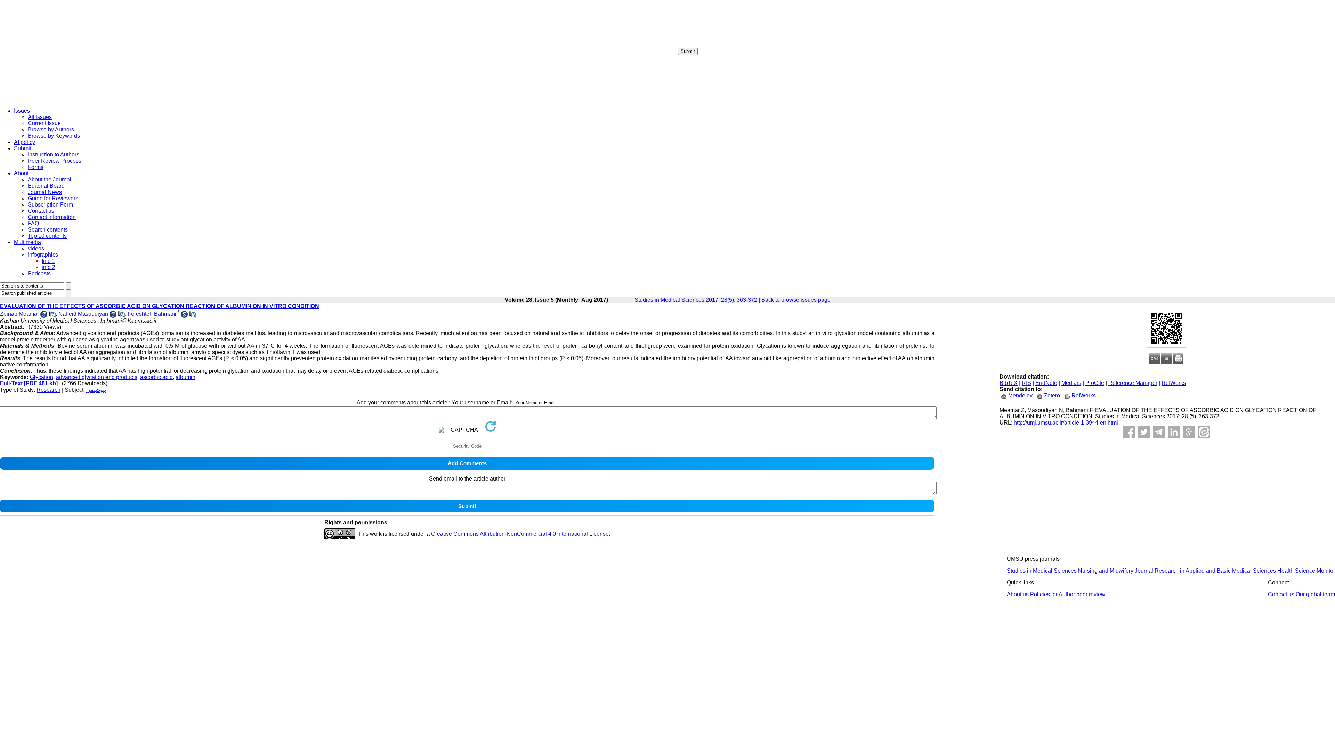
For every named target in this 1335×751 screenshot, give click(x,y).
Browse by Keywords (54, 136)
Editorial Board (46, 186)
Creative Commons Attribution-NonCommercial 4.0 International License (520, 534)
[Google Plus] (1189, 432)
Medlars (1071, 383)
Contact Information (52, 217)
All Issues (40, 117)
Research (48, 390)
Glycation (41, 377)
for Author (1063, 594)
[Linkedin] (1174, 432)
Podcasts (39, 273)
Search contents (48, 230)
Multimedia (27, 242)
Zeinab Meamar (19, 314)
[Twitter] (1144, 432)
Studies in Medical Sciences (1042, 571)
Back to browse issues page (796, 300)
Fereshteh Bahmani (152, 314)
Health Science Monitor (1306, 571)
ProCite (1094, 383)
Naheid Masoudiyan (83, 314)
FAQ (33, 223)
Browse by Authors (51, 129)
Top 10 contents (47, 236)
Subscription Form (50, 205)
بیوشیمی (96, 390)
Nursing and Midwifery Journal (1115, 571)
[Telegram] (1159, 432)
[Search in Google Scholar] (43, 316)
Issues (22, 111)
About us (1018, 594)
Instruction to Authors (53, 155)
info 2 (48, 267)
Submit (688, 51)
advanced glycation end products (96, 377)
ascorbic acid (156, 377)
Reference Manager (1132, 383)
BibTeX (1009, 383)
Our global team (1315, 594)
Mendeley (1020, 395)
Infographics (43, 255)
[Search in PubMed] (52, 316)
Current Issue (44, 123)
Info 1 (48, 261)
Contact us (41, 211)
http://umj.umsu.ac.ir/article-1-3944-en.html (1066, 423)
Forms (35, 167)
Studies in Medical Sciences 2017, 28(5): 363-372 (695, 300)
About (21, 173)
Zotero (1052, 395)
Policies (1040, 594)
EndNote (1046, 383)
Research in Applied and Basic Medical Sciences (1215, 571)
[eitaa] (1204, 432)
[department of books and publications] (54, 100)
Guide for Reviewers (53, 198)
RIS (1026, 383)
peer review (1090, 594)
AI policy (24, 142)
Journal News (45, 192)
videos (36, 248)
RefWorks (1174, 383)
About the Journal (49, 180)
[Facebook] (1129, 432)
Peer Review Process (54, 161)
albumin (185, 377)
